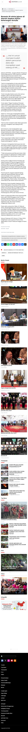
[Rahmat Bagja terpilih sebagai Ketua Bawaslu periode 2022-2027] (14, 401)
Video (2, 574)
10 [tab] (23, 595)
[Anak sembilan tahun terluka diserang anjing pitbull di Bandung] (4, 473)
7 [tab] (17, 595)
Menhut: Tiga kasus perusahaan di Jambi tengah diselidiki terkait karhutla (17, 525)
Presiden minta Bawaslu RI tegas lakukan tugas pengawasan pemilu (12, 387)
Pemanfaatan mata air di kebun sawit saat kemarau (13, 567)
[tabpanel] (14, 562)
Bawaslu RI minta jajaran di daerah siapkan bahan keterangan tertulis (12, 11)
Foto (2, 550)
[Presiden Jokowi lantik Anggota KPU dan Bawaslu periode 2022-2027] (14, 423)
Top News (4, 498)
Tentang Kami (4, 711)
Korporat (3, 720)
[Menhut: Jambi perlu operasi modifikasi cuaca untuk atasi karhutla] (4, 532)
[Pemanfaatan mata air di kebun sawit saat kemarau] (4, 538)
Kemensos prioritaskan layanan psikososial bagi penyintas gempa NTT (13, 590)
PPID (2, 722)
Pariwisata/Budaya (6, 682)
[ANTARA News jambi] (15, 1)
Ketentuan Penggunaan (7, 706)
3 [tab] (14, 572)
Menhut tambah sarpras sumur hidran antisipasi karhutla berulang (11, 519)
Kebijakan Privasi (5, 708)
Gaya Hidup (4, 693)
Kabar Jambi (4, 680)
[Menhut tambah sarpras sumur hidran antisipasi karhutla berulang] (14, 510)
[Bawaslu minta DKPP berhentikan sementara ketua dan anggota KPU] (14, 317)
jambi (3, 255)
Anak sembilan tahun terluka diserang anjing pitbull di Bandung (16, 473)
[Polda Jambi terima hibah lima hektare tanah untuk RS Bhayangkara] (4, 492)
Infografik (4, 597)
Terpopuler (4, 460)
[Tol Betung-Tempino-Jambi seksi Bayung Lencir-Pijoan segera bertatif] (4, 479)
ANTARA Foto (4, 718)
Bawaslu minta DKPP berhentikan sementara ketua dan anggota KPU (13, 326)
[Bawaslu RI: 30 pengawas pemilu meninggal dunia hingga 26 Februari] (14, 294)
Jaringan (3, 703)
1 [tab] (10, 572)
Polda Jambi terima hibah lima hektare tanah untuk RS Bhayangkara (17, 492)
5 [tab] (18, 572)
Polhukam (10, 8)
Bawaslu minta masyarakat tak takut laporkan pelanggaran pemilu (14, 364)
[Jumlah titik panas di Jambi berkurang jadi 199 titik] (4, 466)
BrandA (3, 715)
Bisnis (2, 687)
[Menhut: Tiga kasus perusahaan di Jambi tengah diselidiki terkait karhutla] (4, 525)
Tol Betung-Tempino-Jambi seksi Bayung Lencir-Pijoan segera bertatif (17, 479)
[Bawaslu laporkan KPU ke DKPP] (10, 337)
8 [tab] (19, 595)
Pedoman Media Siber (6, 713)
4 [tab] (16, 572)
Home (5, 8)
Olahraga (3, 695)
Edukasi (3, 685)
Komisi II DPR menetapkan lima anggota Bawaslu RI (12, 455)
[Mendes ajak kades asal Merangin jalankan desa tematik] (4, 545)
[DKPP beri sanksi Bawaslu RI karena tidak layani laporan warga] (14, 272)
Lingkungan (4, 691)
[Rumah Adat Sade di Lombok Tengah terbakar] (4, 486)
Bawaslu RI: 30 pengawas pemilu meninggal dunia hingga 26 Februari (13, 303)
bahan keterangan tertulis (15, 252)
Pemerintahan (4, 678)
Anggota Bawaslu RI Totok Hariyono (14, 249)
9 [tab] (21, 595)
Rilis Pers (3, 700)
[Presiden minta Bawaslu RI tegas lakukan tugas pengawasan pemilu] (14, 378)
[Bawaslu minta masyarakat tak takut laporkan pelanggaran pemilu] (14, 356)
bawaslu (4, 252)
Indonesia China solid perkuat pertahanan (12, 644)
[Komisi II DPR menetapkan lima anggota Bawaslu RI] (14, 446)
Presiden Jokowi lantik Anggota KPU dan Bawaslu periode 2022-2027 (12, 432)
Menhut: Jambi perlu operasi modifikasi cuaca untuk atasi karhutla (16, 532)
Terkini (3, 665)
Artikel (2, 698)
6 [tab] (15, 595)
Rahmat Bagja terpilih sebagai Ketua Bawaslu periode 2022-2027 (13, 409)
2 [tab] (12, 572)
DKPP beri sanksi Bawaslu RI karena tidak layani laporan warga (12, 281)
